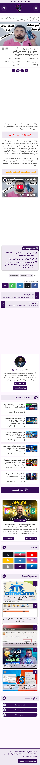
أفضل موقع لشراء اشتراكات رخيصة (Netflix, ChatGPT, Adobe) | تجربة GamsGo (20, 526)
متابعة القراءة (9, 538)
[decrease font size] (22, 70)
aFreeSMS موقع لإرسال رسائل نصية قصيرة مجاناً (20, 598)
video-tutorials (24, 18)
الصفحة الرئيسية (34, 18)
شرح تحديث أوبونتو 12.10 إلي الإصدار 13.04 (20, 643)
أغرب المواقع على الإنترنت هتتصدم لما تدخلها (20, 666)
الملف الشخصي (19, 388)
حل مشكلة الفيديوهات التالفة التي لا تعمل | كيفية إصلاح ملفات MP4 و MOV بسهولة (14, 421)
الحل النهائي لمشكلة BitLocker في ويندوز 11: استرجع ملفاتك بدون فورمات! (14, 434)
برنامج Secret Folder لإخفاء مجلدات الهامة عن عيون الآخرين (20, 620)
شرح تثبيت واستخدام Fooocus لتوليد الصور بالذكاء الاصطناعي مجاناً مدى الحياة (14, 462)
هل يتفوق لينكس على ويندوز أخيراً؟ (21, 259)
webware (13, 275)
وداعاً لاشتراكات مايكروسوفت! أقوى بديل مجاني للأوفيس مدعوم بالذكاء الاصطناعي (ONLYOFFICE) (19, 264)
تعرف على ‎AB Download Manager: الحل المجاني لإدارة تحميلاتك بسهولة (20, 686)
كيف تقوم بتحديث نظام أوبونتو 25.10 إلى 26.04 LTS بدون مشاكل (15, 476)
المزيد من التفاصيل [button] (30, 756)
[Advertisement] (20, 97)
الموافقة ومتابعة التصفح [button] (27, 761)
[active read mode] (26, 70)
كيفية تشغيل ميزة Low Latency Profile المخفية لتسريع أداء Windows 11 (14, 448)
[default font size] (18, 70)
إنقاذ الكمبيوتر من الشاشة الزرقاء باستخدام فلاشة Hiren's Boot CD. (14, 407)
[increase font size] (13, 70)
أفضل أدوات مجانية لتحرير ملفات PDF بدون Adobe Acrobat (20, 254)
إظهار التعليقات (18, 490)
